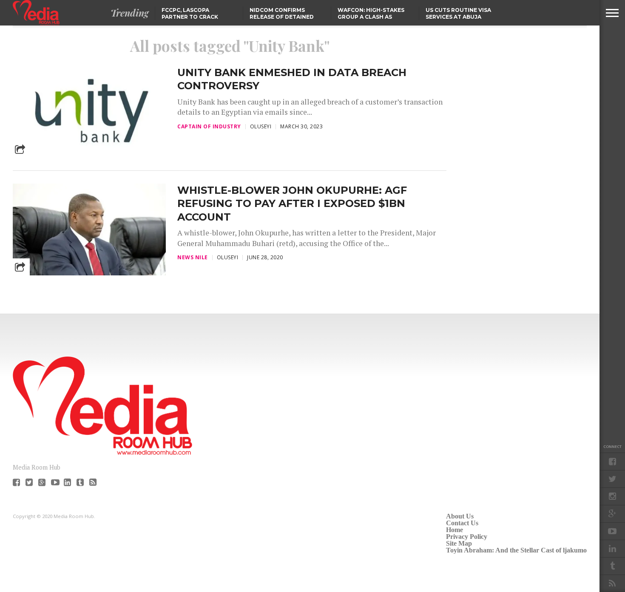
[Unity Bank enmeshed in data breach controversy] (89, 155)
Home (454, 529)
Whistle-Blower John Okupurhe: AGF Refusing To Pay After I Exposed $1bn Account (292, 203)
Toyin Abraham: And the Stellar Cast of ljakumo (516, 550)
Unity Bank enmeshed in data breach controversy (291, 79)
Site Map (459, 543)
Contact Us (462, 523)
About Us (460, 516)
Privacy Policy (466, 536)
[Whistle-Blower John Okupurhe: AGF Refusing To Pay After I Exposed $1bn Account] (89, 273)
